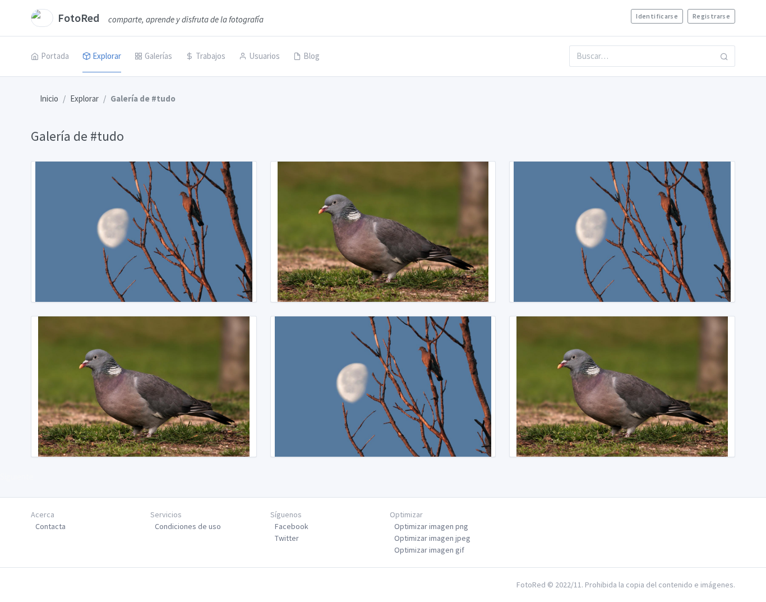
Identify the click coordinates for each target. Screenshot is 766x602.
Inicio (49, 98)
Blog (311, 55)
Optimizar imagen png (431, 526)
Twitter (287, 538)
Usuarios (264, 55)
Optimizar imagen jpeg (432, 538)
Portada (55, 55)
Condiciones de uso (188, 526)
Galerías (158, 55)
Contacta (50, 526)
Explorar (107, 55)
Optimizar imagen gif (429, 550)
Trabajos (210, 55)
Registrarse (711, 16)
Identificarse (657, 16)
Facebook (291, 526)
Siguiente (17, 476)
